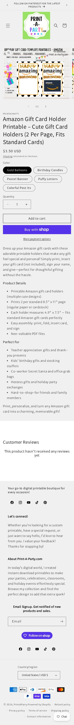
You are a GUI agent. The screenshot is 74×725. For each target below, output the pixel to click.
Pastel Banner (17, 179)
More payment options (37, 238)
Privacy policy (17, 710)
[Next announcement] (66, 5)
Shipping (7, 156)
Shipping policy (60, 710)
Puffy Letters (48, 179)
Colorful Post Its (19, 188)
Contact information (39, 716)
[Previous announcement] (7, 5)
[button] (8, 25)
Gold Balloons (17, 170)
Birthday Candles (50, 170)
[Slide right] (45, 106)
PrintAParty (20, 704)
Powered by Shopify (39, 704)
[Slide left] (28, 106)
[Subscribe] (61, 621)
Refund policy (62, 704)
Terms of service (38, 710)
